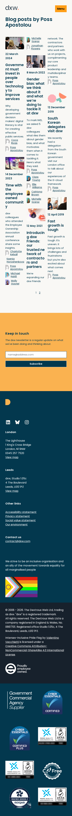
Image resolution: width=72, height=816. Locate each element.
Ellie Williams (37, 186)
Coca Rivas (14, 141)
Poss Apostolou (16, 149)
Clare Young (36, 178)
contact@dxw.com (17, 541)
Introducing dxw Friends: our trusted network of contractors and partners (36, 249)
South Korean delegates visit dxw (56, 125)
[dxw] (12, 8)
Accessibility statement (21, 512)
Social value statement (20, 520)
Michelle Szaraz (36, 40)
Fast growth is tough (56, 225)
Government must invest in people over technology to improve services (14, 82)
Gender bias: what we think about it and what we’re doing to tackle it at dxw (36, 96)
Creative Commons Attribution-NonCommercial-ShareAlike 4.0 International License (34, 650)
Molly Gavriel (15, 282)
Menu (60, 8)
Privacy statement (17, 516)
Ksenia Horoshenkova (15, 260)
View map (11, 457)
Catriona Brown (36, 193)
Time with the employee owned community (14, 196)
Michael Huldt (15, 275)
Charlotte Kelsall (16, 253)
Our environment (16, 524)
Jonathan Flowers (37, 47)
